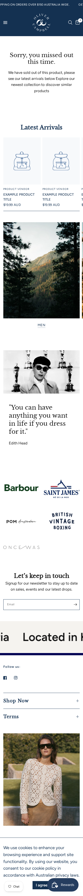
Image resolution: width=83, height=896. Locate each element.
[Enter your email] (75, 604)
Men (41, 325)
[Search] (70, 22)
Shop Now (16, 700)
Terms (11, 716)
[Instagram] (19, 678)
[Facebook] (8, 678)
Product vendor (16, 188)
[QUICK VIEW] (22, 161)
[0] (77, 22)
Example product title (19, 196)
